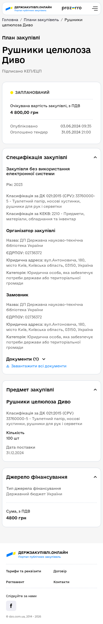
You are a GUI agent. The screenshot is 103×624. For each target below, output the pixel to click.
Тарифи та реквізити (23, 571)
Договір (60, 571)
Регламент (15, 582)
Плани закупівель (41, 20)
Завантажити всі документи (38, 366)
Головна (10, 20)
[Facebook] (11, 606)
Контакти (61, 582)
